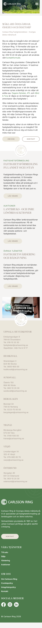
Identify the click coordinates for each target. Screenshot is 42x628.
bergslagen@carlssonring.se (16, 412)
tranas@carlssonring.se (14, 438)
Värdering (5, 560)
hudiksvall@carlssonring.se (15, 369)
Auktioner (5, 564)
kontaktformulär (13, 58)
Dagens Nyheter (19, 93)
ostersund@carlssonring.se (15, 481)
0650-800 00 (13, 366)
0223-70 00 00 (14, 409)
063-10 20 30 (13, 478)
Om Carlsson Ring (9, 579)
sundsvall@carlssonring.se (15, 391)
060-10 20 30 (13, 388)
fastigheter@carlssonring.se (16, 345)
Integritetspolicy (8, 587)
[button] (36, 3)
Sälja (3, 556)
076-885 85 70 (14, 457)
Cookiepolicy (7, 583)
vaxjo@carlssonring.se (13, 460)
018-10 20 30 (13, 342)
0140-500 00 (13, 435)
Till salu (4, 552)
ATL (28, 93)
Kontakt (4, 591)
